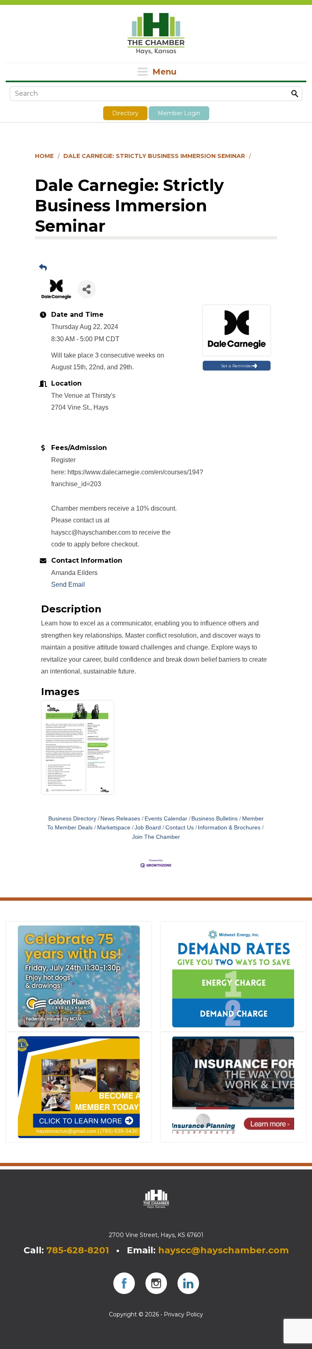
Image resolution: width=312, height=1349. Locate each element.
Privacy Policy (183, 1314)
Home (44, 156)
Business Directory (72, 819)
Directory (125, 113)
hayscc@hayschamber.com (223, 1250)
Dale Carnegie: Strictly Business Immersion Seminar (154, 156)
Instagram (156, 1283)
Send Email (68, 584)
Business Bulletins (214, 819)
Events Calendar (166, 819)
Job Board (147, 828)
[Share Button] (87, 289)
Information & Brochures (229, 828)
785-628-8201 (77, 1250)
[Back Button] (43, 267)
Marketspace (113, 828)
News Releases (120, 819)
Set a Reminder (237, 366)
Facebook (124, 1283)
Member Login (179, 113)
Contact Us (179, 828)
